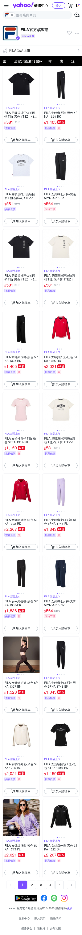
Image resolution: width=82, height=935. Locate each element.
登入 (59, 5)
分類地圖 (55, 928)
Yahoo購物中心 (30, 5)
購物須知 (55, 918)
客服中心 (24, 918)
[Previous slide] (5, 85)
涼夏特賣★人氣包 (75, 61)
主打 (6, 61)
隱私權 (41, 928)
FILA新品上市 (19, 50)
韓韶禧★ (52, 61)
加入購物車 (23, 140)
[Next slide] (37, 85)
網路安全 (26, 928)
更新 (70, 908)
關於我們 (39, 918)
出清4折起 (64, 61)
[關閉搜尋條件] (12, 15)
